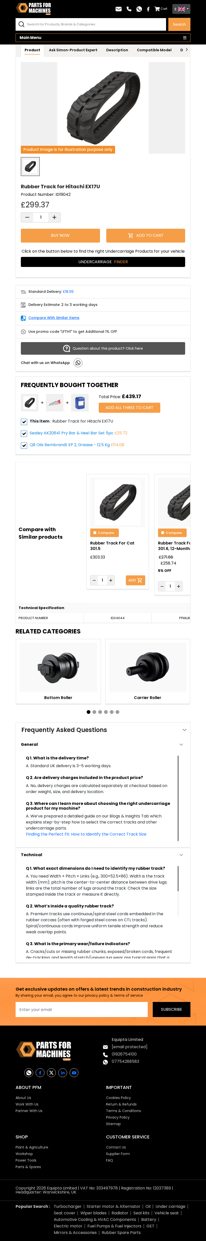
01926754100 (124, 1054)
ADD (132, 579)
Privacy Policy (118, 1117)
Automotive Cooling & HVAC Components (95, 1219)
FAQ (109, 1160)
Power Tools (26, 1160)
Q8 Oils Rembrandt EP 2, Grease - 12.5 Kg (70, 445)
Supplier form (118, 1153)
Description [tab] (117, 50)
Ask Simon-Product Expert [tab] (73, 50)
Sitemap (113, 1123)
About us (23, 1097)
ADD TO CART (150, 235)
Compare (106, 532)
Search (179, 24)
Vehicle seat (166, 1213)
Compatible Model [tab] (154, 50)
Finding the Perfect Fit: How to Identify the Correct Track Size (86, 834)
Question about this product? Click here (108, 348)
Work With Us (27, 1104)
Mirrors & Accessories (75, 1232)
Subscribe (171, 1009)
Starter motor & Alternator (113, 1206)
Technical (31, 855)
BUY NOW (60, 235)
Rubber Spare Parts (121, 1232)
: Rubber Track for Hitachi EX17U (71, 421)
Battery (148, 1219)
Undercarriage (103, 262)
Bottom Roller (58, 698)
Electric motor (68, 1226)
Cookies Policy (118, 1097)
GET (150, 1226)
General (29, 744)
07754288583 (125, 1061)
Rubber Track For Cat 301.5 (112, 545)
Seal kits (141, 1213)
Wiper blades (93, 1213)
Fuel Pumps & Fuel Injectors (114, 1226)
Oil (147, 1206)
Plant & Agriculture (32, 1147)
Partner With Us (29, 1110)
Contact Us (116, 1147)
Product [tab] (32, 50)
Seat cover (64, 1213)
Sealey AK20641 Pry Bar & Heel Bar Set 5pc (72, 433)
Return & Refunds (121, 1104)
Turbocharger (68, 1206)
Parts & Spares (28, 1166)
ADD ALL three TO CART (129, 407)
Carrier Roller (147, 698)
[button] (88, 712)
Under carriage (170, 1206)
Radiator (120, 1213)
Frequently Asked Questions (64, 730)
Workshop (24, 1153)
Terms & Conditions (123, 1110)
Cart (164, 9)
